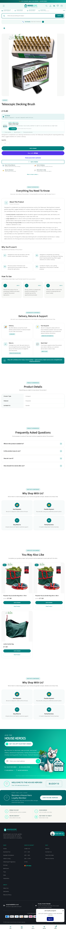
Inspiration (6, 878)
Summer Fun (6, 851)
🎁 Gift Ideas (27, 865)
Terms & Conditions (58, 922)
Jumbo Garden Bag (8, 644)
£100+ (26, 861)
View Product (17, 606)
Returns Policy (7, 894)
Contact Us (48, 851)
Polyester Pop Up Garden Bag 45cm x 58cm (47, 595)
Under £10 (27, 848)
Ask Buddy (13, 128)
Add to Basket (33, 148)
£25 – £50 (27, 855)
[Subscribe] (38, 761)
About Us (5, 888)
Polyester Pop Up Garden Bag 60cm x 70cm (15, 595)
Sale (4, 875)
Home (5, 848)
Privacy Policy (50, 922)
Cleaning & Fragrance (9, 861)
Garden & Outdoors (8, 855)
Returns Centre (49, 858)
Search (59, 15)
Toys (4, 871)
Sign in (50, 919)
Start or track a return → (33, 174)
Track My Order (49, 855)
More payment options (33, 157)
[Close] (63, 911)
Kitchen (5, 865)
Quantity (4, 140)
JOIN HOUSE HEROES (51, 797)
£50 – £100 (27, 858)
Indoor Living (6, 858)
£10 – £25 (27, 851)
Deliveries (6, 891)
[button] (4, 6)
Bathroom (6, 868)
